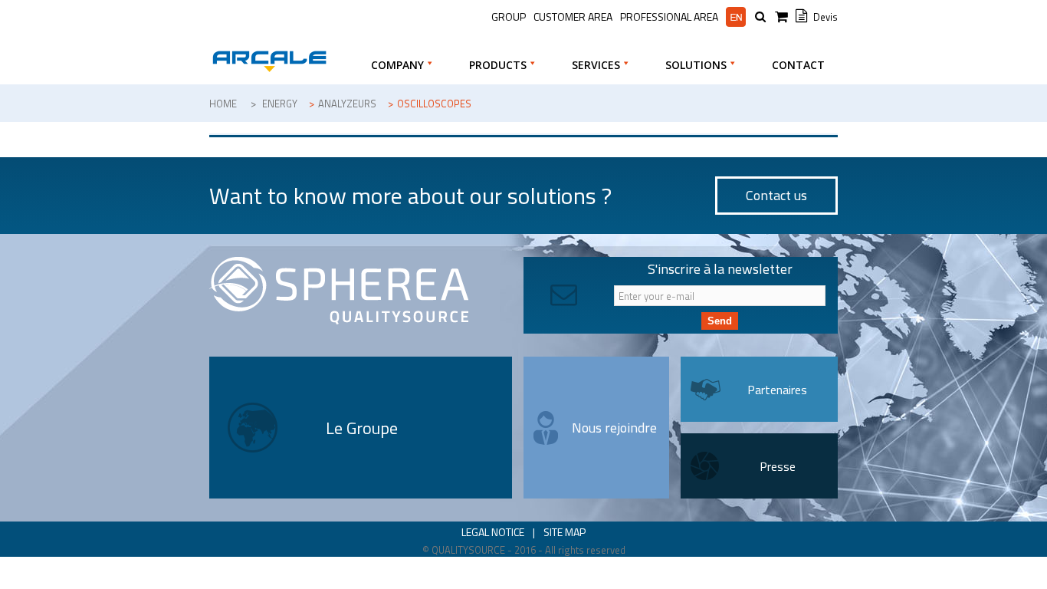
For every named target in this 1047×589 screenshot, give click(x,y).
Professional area (669, 17)
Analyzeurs (347, 103)
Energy (279, 103)
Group (508, 16)
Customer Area (572, 16)
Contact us (776, 195)
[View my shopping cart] (783, 17)
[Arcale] (269, 61)
